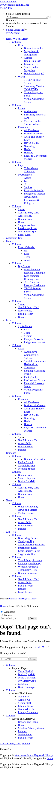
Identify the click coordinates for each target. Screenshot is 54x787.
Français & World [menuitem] (34, 190)
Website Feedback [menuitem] (28, 566)
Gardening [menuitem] (29, 367)
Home (3, 605)
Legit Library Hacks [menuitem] (29, 550)
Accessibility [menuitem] (25, 215)
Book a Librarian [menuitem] (27, 572)
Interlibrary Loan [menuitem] (27, 228)
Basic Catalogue (27, 687)
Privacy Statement (28, 712)
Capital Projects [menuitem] (26, 465)
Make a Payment (27, 677)
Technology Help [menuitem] (27, 569)
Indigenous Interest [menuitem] (34, 193)
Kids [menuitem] (26, 180)
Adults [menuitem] (27, 177)
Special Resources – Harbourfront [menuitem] (35, 363)
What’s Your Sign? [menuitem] (34, 73)
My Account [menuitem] (13, 32)
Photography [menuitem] (31, 376)
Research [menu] (23, 127)
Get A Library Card (10, 743)
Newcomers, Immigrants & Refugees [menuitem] (31, 200)
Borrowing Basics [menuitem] (28, 538)
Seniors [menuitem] (28, 187)
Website (8, 614)
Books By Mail (26, 674)
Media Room (25, 734)
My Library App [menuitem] (27, 231)
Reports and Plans (28, 721)
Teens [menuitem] (27, 184)
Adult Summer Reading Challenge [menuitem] (34, 271)
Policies (22, 731)
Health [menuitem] (27, 149)
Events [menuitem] (9, 241)
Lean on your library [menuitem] (29, 563)
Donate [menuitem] (22, 222)
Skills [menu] (21, 348)
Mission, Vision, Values (31, 728)
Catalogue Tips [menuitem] (14, 237)
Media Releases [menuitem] (26, 512)
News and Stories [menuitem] (27, 509)
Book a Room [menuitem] (25, 218)
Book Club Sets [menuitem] (32, 60)
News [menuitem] (9, 500)
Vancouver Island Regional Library (22, 599)
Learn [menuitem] (9, 320)
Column (16, 41)
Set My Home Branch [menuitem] (28, 17)
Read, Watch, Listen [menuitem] (17, 38)
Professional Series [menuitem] (34, 380)
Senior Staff (24, 702)
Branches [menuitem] (11, 452)
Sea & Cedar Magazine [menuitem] (31, 69)
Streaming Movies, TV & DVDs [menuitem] (34, 88)
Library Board (25, 706)
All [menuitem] (25, 250)
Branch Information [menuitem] (34, 459)
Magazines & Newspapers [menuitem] (31, 53)
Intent (50, 758)
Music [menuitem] (27, 373)
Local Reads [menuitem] (25, 234)
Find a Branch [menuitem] (25, 462)
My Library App (27, 680)
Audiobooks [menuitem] (30, 111)
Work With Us (26, 709)
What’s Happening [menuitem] (28, 506)
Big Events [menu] (24, 266)
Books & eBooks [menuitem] (33, 48)
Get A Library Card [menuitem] (28, 212)
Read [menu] (21, 45)
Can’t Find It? (25, 671)
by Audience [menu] (25, 174)
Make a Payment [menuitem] (27, 478)
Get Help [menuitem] (11, 531)
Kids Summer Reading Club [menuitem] (31, 277)
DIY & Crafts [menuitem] (31, 143)
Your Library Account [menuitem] (30, 560)
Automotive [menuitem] (30, 351)
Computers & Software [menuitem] (31, 356)
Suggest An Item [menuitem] (27, 225)
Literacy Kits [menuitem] (31, 63)
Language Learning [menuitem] (34, 370)
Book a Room (25, 737)
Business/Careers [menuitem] (33, 133)
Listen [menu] (21, 108)
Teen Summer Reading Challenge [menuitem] (34, 284)
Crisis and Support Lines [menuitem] (31, 544)
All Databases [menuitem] (31, 130)
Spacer (21, 209)
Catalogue (9, 611)
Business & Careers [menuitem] (34, 405)
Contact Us (24, 699)
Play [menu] (20, 165)
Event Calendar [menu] (26, 247)
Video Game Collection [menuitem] (31, 170)
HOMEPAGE (40, 647)
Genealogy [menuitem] (30, 146)
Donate (22, 724)
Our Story (23, 696)
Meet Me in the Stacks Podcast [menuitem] (32, 122)
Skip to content (8, 1)
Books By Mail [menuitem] (26, 481)
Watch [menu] (21, 76)
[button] (7, 4)
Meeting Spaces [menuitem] (26, 468)
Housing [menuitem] (28, 152)
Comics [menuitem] (28, 57)
